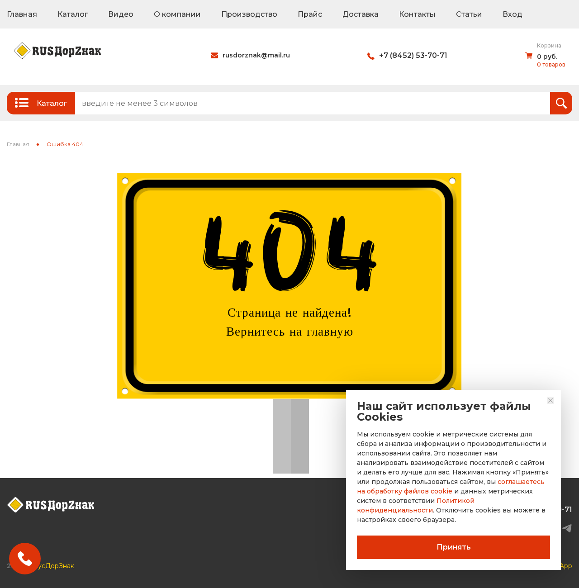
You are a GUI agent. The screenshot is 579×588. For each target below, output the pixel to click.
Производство (249, 14)
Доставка (360, 14)
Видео (120, 14)
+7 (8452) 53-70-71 (413, 55)
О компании (177, 14)
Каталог (72, 14)
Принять (454, 547)
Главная (22, 14)
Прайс (310, 14)
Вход (512, 14)
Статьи (469, 14)
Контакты (417, 14)
